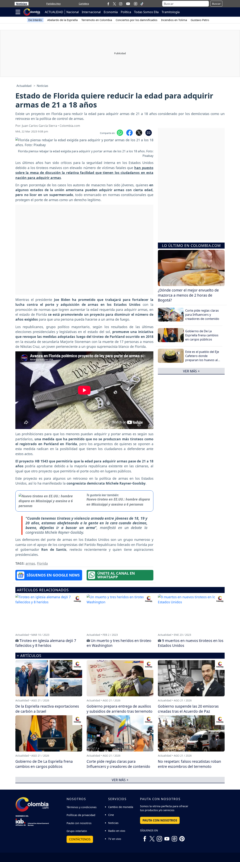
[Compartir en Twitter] (139, 132)
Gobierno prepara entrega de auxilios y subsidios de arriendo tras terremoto (119, 709)
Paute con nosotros (79, 823)
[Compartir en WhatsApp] (120, 132)
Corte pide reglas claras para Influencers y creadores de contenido (202, 314)
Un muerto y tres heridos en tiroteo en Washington (119, 643)
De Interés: (35, 20)
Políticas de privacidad (81, 815)
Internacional (91, 12)
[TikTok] (142, 4)
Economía (111, 12)
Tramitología (171, 12)
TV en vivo (114, 839)
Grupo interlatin (77, 831)
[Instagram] (120, 3)
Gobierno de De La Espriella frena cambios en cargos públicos (201, 335)
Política (126, 12)
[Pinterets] (182, 837)
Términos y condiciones (82, 807)
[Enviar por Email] (148, 132)
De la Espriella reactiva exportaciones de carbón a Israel (47, 709)
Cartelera (84, 3)
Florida (42, 563)
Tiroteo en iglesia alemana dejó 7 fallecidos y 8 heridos (45, 643)
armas (30, 563)
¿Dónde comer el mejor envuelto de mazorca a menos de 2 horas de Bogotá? (188, 295)
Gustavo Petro (200, 20)
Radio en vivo (116, 831)
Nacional (72, 12)
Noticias (21, 3)
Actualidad (24, 86)
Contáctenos (80, 839)
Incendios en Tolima (174, 20)
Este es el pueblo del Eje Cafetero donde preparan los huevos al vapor (202, 357)
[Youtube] (128, 4)
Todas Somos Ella (146, 12)
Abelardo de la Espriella (62, 20)
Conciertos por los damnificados (136, 20)
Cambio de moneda (120, 807)
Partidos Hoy (53, 3)
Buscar (216, 3)
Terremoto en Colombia (96, 20)
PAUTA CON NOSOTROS (159, 820)
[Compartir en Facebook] (129, 132)
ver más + (191, 371)
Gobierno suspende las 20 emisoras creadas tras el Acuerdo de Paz (188, 709)
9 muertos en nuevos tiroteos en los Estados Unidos (190, 643)
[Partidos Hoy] (135, 4)
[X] (114, 3)
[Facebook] (108, 3)
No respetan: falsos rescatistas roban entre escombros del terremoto (189, 764)
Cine (111, 815)
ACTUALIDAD (54, 12)
